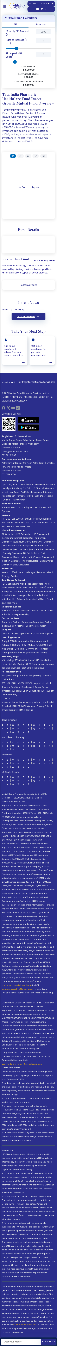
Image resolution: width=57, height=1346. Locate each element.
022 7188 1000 (9, 474)
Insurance (20, 499)
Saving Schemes (42, 675)
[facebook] (3, 409)
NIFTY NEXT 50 (22, 522)
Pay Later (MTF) (25, 495)
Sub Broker (7, 648)
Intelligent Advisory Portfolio (17, 488)
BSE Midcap (7, 522)
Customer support (43, 633)
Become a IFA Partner (13, 625)
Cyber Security (9, 710)
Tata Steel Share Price (37, 583)
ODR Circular (28, 706)
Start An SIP (48, 1341)
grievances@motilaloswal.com (16, 985)
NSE (8, 683)
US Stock (47, 645)
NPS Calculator (30, 560)
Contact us (7, 633)
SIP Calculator (9, 534)
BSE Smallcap (44, 518)
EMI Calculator (35, 545)
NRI (22, 648)
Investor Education (11, 690)
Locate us (27, 633)
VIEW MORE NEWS (26, 316)
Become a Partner (11, 622)
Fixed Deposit (8, 495)
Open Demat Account (40, 3)
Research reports (10, 610)
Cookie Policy (41, 687)
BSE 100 (10, 526)
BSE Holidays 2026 (30, 660)
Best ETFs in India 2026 (33, 667)
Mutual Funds (26, 484)
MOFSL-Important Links (38, 683)
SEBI (14, 683)
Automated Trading (37, 652)
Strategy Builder (10, 576)
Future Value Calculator (42, 549)
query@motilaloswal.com (15, 451)
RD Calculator (40, 534)
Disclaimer (27, 687)
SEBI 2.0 (16, 706)
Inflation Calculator (11, 560)
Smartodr (6, 706)
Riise (49, 572)
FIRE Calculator (21, 564)
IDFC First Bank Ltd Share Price (23, 591)
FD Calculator (24, 534)
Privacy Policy (44, 706)
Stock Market (23, 641)
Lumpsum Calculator (25, 541)
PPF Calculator (31, 553)
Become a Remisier (36, 625)
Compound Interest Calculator (17, 537)
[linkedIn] (18, 409)
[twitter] (8, 409)
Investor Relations (11, 687)
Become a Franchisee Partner (37, 622)
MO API (41, 572)
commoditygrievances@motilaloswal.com (22, 1064)
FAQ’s (18, 633)
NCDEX (21, 683)
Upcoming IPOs (9, 484)
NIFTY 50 (6, 518)
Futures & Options (11, 645)
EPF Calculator (21, 549)
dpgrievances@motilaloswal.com (18, 989)
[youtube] (13, 409)
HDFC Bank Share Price (13, 583)
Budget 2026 (8, 641)
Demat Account (39, 641)
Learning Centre (29, 610)
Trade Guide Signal (27, 572)
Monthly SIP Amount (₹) (17, 32)
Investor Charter (10, 702)
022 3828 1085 (9, 455)
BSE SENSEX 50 (23, 526)
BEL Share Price (9, 602)
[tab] (13, 156)
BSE (3, 683)
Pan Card (12, 675)
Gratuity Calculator (13, 553)
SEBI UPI (40, 9)
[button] (31, 33)
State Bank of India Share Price (17, 587)
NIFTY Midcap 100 (39, 522)
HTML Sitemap (26, 710)
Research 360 (9, 572)
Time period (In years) (14, 55)
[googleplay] (28, 427)
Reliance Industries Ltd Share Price (34, 599)
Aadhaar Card (25, 675)
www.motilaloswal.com (24, 1324)
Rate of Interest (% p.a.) (16, 41)
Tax (3, 675)
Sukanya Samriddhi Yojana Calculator (33, 557)
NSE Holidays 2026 (11, 660)
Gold (17, 648)
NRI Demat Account (45, 484)
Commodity (32, 648)
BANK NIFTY (30, 518)
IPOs (24, 645)
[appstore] (28, 420)
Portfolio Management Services (37, 492)
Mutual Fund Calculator (15, 545)
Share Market (8, 507)
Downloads (47, 702)
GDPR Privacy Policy (30, 702)
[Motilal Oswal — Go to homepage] (14, 6)
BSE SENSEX (17, 518)
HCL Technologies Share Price (23, 595)
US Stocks (38, 488)
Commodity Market (27, 507)
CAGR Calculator (45, 541)
